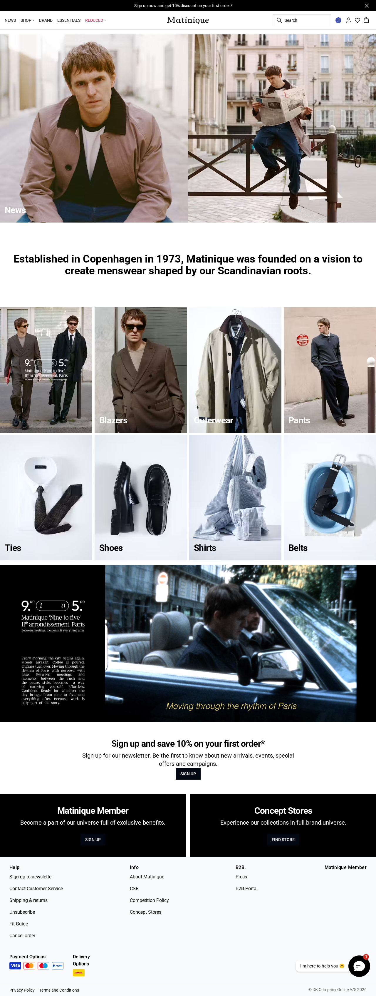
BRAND (46, 20)
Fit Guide (18, 924)
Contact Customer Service (36, 888)
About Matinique (147, 877)
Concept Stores (145, 912)
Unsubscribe (22, 912)
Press (241, 877)
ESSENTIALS (68, 20)
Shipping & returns (28, 900)
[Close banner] (366, 5)
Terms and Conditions (59, 990)
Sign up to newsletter (31, 877)
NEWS (10, 20)
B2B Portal (247, 888)
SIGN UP (188, 773)
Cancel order (22, 935)
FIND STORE (283, 839)
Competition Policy (149, 900)
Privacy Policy (22, 990)
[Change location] (338, 20)
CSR (134, 888)
